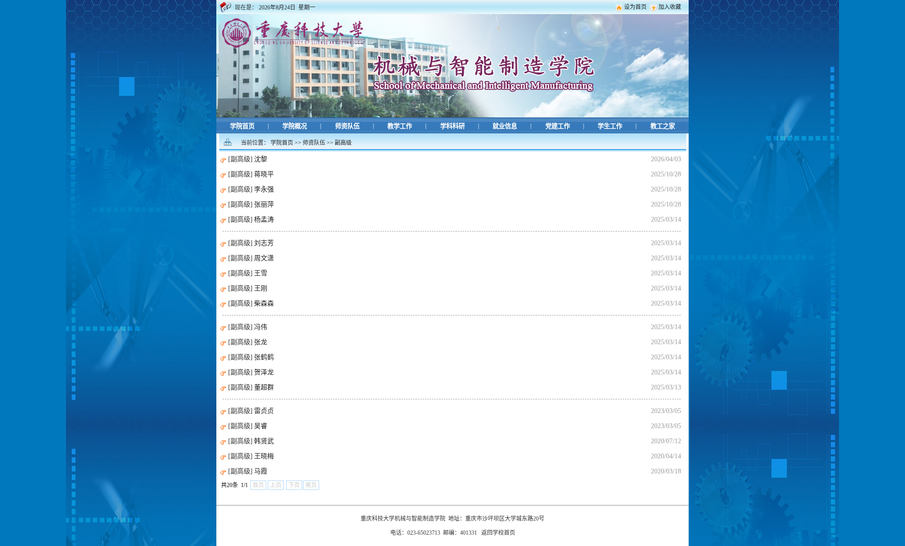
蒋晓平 (264, 174)
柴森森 (264, 303)
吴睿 (260, 426)
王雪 (260, 273)
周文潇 (264, 258)
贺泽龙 (264, 372)
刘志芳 (264, 243)
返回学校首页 (498, 532)
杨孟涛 (264, 219)
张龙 (260, 342)
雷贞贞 (264, 410)
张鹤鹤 (264, 357)
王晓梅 (264, 456)
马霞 (260, 471)
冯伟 (260, 327)
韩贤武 (264, 441)
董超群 (264, 387)
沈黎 (260, 159)
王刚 (260, 288)
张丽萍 (264, 204)
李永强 (264, 189)
